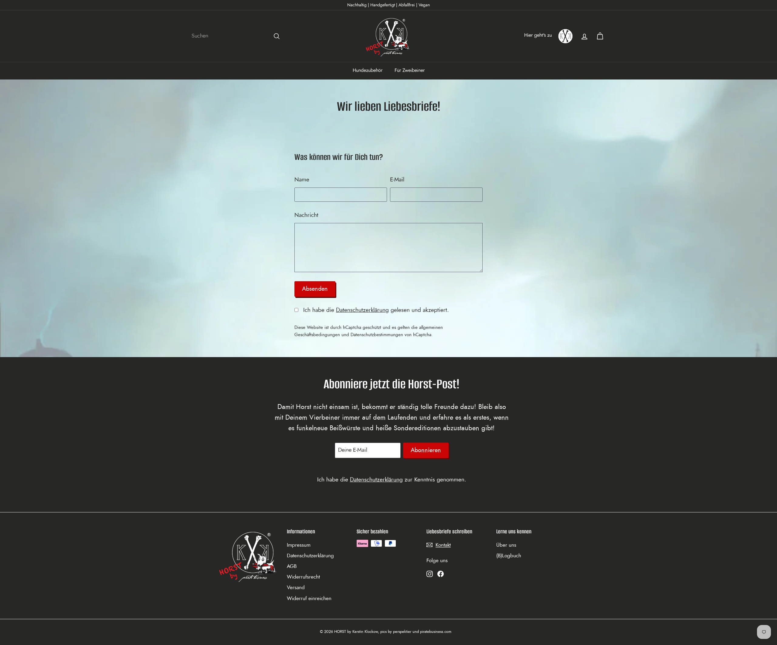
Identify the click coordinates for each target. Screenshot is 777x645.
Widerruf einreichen (309, 598)
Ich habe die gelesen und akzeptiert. (375, 310)
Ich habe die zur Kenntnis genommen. (391, 480)
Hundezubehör (367, 70)
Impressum (298, 545)
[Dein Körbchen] (600, 36)
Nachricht (306, 215)
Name (301, 180)
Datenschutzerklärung (362, 310)
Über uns (506, 545)
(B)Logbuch (508, 555)
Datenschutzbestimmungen (377, 335)
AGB (292, 566)
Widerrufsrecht (303, 576)
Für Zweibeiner (410, 70)
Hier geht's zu (538, 35)
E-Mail (397, 180)
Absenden (315, 289)
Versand (296, 587)
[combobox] (236, 36)
